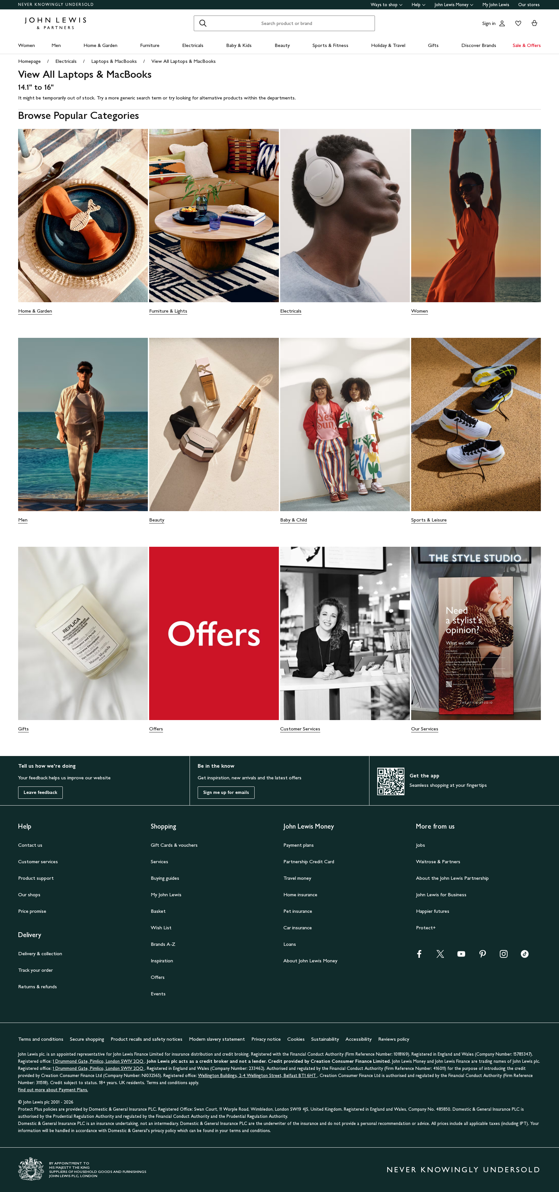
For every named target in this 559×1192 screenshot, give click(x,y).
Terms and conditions (40, 1039)
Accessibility (358, 1039)
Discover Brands (478, 45)
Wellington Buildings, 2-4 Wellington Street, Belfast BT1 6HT (257, 1075)
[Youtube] (461, 956)
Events (158, 994)
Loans (289, 944)
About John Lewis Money (310, 960)
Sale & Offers (527, 45)
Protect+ (426, 927)
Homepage (29, 61)
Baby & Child (293, 520)
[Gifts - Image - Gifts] (83, 633)
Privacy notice (266, 1039)
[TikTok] (525, 956)
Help (416, 4)
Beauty (282, 45)
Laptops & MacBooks (114, 61)
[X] (440, 956)
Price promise (32, 911)
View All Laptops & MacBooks (183, 61)
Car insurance (297, 927)
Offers (156, 729)
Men (56, 45)
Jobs (420, 845)
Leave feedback (40, 792)
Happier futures (432, 911)
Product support (36, 878)
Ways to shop (384, 4)
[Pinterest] (483, 956)
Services (159, 861)
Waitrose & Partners (438, 861)
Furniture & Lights (168, 311)
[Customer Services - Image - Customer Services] (345, 633)
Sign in (489, 23)
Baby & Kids (239, 45)
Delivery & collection (40, 953)
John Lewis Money (451, 4)
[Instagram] (504, 956)
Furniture (149, 45)
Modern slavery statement (217, 1039)
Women (26, 45)
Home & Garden (100, 45)
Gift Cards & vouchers (174, 845)
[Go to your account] (502, 23)
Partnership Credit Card (308, 861)
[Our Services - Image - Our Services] (476, 633)
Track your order (35, 970)
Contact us (30, 845)
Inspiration (162, 960)
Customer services (38, 861)
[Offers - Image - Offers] (214, 633)
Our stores (529, 4)
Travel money (297, 878)
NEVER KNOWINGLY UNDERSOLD (56, 4)
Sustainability (325, 1039)
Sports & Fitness (330, 45)
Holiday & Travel (388, 45)
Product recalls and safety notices (146, 1039)
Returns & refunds (37, 986)
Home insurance (300, 894)
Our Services (424, 729)
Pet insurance (297, 911)
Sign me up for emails (226, 792)
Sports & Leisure (429, 520)
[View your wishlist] (517, 23)
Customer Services (300, 729)
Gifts (433, 45)
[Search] (203, 23)
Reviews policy (393, 1039)
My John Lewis (496, 4)
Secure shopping (87, 1039)
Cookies (296, 1039)
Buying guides (165, 878)
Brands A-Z (163, 944)
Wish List (161, 927)
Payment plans (298, 845)
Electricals (192, 45)
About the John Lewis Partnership (452, 878)
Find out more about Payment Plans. (53, 1090)
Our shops (29, 894)
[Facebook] (419, 956)
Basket (158, 911)
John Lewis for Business (441, 894)
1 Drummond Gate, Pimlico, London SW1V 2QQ (99, 1061)
